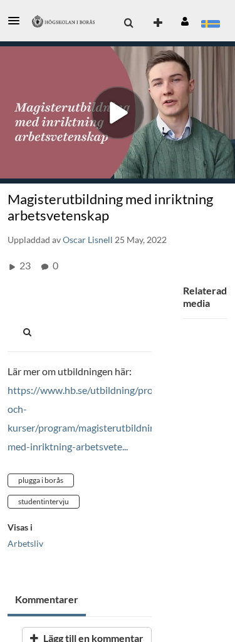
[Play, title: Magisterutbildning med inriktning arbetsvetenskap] (117, 112)
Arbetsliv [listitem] (25, 543)
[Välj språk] (210, 23)
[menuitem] (128, 23)
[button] (18, 20)
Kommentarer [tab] (46, 599)
